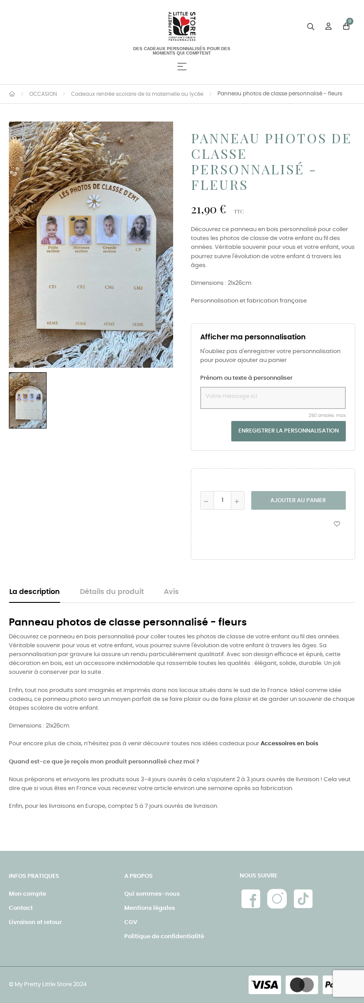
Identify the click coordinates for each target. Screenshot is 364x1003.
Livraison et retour (35, 922)
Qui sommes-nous (152, 894)
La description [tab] (34, 592)
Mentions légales (149, 908)
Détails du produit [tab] (112, 592)
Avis (171, 592)
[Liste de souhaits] (337, 523)
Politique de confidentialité (164, 937)
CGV (130, 922)
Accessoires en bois (289, 744)
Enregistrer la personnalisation (288, 431)
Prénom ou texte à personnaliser (246, 378)
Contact (21, 908)
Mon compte (27, 894)
